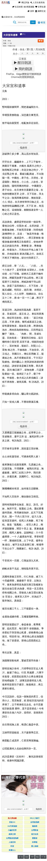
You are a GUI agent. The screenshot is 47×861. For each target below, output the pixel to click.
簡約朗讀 (25, 68)
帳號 (42, 22)
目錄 (26, 857)
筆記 (37, 857)
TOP (32, 857)
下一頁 (43, 857)
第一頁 (21, 857)
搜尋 (24, 148)
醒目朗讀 (24, 62)
